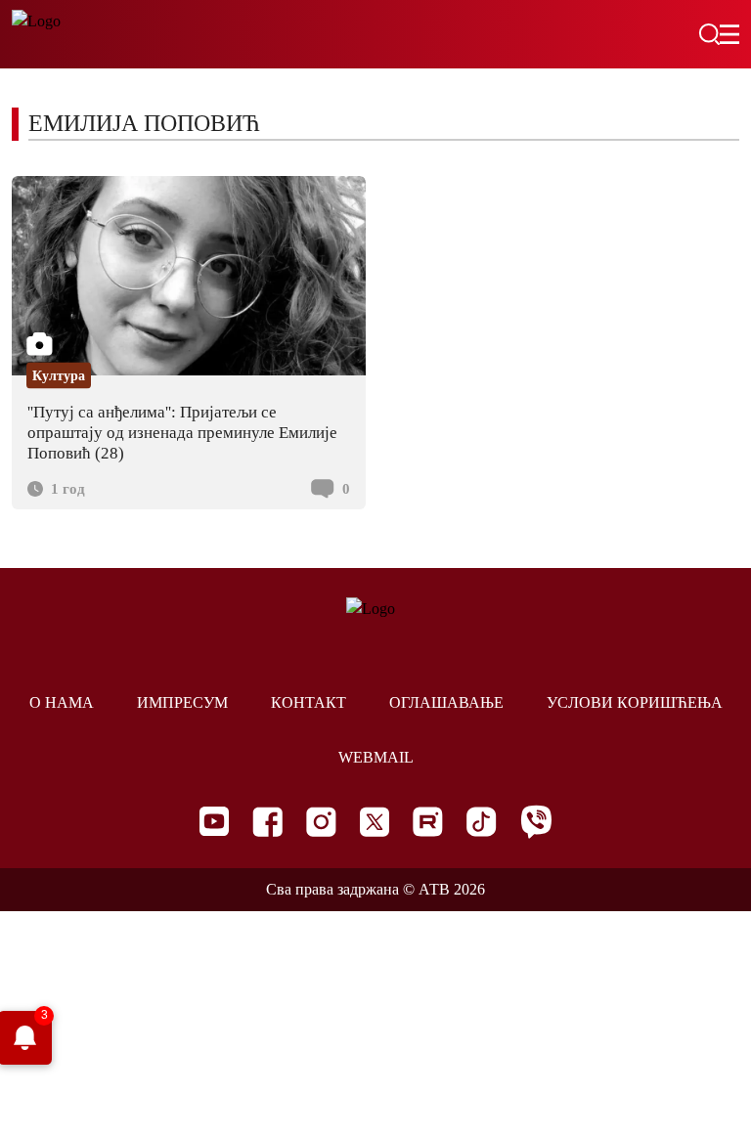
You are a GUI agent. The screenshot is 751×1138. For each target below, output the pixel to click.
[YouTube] (214, 821)
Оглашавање (446, 702)
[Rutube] (428, 822)
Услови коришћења (635, 702)
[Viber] (536, 822)
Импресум (182, 702)
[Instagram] (321, 822)
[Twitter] (374, 822)
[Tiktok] (481, 822)
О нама (61, 702)
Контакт (308, 702)
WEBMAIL (376, 757)
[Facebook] (267, 822)
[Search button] (709, 34)
